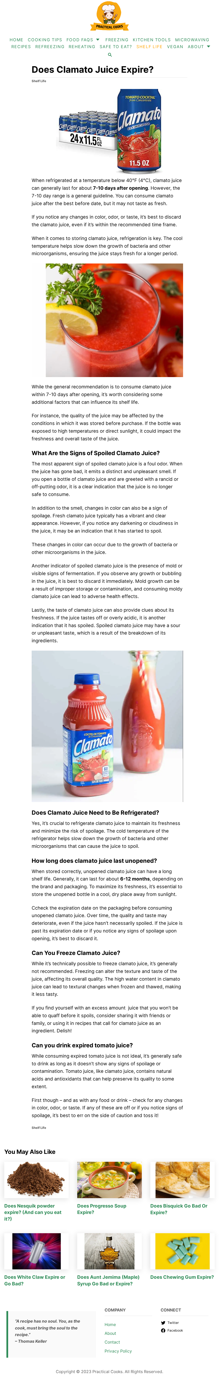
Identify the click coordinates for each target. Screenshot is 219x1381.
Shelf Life (39, 81)
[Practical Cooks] (109, 16)
